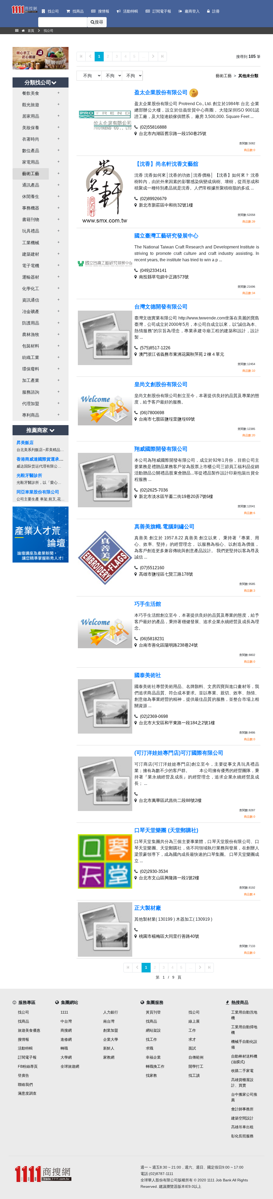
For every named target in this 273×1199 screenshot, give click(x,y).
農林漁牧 (30, 334)
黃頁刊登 (153, 1012)
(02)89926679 (153, 198)
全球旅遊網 (70, 1066)
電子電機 (30, 265)
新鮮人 (108, 1048)
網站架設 (153, 1030)
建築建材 (30, 254)
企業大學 (110, 1039)
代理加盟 (30, 403)
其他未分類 (248, 75)
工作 (192, 1030)
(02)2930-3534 (154, 871)
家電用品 (30, 162)
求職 (149, 1048)
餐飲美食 (30, 93)
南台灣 (108, 1021)
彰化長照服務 (242, 1136)
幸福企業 (153, 1057)
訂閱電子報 (27, 1057)
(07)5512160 (152, 567)
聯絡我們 (25, 1084)
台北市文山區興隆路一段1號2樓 (169, 878)
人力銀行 (110, 1012)
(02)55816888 (153, 127)
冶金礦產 (30, 311)
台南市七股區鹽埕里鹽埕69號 (167, 419)
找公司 (23, 1012)
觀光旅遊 (30, 104)
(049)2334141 (153, 270)
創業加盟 (110, 1030)
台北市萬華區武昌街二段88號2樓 (170, 800)
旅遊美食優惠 (29, 1030)
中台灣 (66, 1021)
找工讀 (194, 1075)
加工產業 (30, 380)
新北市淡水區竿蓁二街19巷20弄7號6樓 (176, 496)
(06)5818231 (152, 638)
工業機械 (30, 242)
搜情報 (23, 1039)
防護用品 (30, 323)
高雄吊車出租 (242, 1127)
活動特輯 (25, 1048)
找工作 (151, 1039)
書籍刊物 (30, 219)
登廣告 (23, 1075)
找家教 (151, 1075)
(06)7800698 (152, 412)
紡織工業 (30, 357)
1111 (64, 1012)
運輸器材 (30, 277)
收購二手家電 (242, 1071)
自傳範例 (195, 1057)
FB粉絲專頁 (28, 1066)
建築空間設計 (242, 1118)
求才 (192, 1039)
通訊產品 (30, 185)
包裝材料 (30, 346)
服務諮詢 (30, 392)
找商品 (23, 1021)
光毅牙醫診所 (29, 475)
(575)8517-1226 (155, 348)
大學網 (66, 1057)
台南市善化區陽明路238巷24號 (168, 645)
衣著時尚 (30, 139)
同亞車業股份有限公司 (38, 492)
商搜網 (66, 1030)
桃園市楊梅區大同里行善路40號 (169, 936)
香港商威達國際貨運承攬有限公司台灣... (54, 459)
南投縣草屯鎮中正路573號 (164, 277)
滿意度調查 (27, 1093)
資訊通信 (30, 300)
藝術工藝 (30, 173)
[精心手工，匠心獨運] (41, 58)
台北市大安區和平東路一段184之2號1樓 (177, 723)
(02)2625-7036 (154, 490)
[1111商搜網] (24, 9)
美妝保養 (30, 127)
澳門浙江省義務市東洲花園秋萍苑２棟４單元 (181, 354)
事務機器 (30, 208)
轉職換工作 (155, 1066)
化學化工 (30, 288)
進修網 (66, 1039)
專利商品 (30, 415)
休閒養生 (30, 196)
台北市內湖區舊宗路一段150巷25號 (172, 133)
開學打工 (195, 1066)
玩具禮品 (30, 231)
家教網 (108, 1057)
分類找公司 (38, 82)
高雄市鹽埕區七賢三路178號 (166, 574)
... (143, 56)
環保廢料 (30, 369)
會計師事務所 (242, 1109)
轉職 (64, 1048)
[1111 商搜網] (73, 1173)
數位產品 (30, 150)
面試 (192, 1048)
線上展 (194, 1021)
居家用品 (30, 116)
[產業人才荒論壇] (41, 534)
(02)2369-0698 (154, 716)
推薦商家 (37, 430)
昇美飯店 (25, 442)
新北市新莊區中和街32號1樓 (166, 205)
